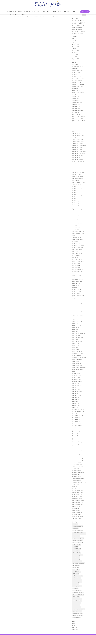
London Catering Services (77, 315)
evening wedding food (76, 184)
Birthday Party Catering (77, 76)
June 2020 (74, 57)
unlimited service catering (77, 492)
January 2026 (75, 42)
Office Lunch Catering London (78, 594)
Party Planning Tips (76, 407)
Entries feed (74, 625)
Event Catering (75, 187)
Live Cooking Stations (76, 291)
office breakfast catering (77, 355)
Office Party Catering (76, 377)
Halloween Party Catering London (79, 247)
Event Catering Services (77, 191)
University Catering (76, 488)
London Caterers (75, 307)
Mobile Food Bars (75, 349)
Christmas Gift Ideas (76, 114)
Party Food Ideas (75, 403)
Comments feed (75, 627)
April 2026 (74, 40)
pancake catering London (77, 391)
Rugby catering (75, 452)
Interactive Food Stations (77, 269)
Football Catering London (77, 33)
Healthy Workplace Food (77, 253)
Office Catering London (77, 365)
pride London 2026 (76, 417)
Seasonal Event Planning (77, 460)
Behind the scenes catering (78, 70)
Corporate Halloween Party (78, 165)
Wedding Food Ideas (76, 510)
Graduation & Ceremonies (77, 239)
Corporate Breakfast (76, 128)
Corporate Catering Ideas (77, 139)
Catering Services (76, 100)
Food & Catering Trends (77, 223)
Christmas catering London (78, 530)
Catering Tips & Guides (77, 102)
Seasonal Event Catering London (78, 609)
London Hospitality (76, 327)
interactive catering (76, 265)
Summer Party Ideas (76, 470)
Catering (74, 94)
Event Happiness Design (77, 195)
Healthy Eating (75, 251)
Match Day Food (75, 343)
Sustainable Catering (76, 476)
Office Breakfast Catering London (79, 357)
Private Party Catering (77, 442)
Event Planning (75, 199)
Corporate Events (76, 157)
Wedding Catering (76, 506)
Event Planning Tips (76, 205)
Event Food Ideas (75, 193)
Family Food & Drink (76, 211)
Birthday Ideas (75, 74)
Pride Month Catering (76, 424)
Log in (73, 623)
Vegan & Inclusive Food (77, 494)
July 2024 (74, 49)
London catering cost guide (77, 575)
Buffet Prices (75, 88)
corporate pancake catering (78, 542)
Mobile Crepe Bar (76, 584)
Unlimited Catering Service (77, 490)
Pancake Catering (76, 389)
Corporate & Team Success (78, 126)
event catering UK (76, 550)
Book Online (76, 12)
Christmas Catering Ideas (77, 106)
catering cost (75, 524)
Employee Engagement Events (78, 182)
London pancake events (77, 580)
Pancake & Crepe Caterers (77, 383)
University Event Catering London (79, 31)
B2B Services (67, 12)
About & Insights (57, 12)
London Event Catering (77, 321)
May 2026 (74, 38)
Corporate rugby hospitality (78, 172)
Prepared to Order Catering (78, 409)
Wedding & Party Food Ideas (78, 500)
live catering (74, 287)
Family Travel (75, 213)
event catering (75, 546)
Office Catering (75, 361)
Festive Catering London (77, 27)
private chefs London (76, 438)
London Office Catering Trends (78, 333)
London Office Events (76, 335)
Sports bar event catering (77, 464)
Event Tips (74, 207)
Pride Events (75, 413)
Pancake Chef (75, 393)
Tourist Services (75, 484)
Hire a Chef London (76, 255)
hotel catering (75, 257)
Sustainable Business (76, 474)
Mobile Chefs (75, 347)
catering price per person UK (78, 526)
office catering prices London (78, 592)
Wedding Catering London (77, 613)
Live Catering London (76, 289)
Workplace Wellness (76, 617)
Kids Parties (74, 277)
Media (43, 12)
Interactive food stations (77, 561)
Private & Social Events (77, 432)
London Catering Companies (78, 311)
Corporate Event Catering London (79, 145)
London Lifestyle (75, 329)
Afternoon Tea (75, 64)
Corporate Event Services (77, 155)
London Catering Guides (77, 313)
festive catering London (77, 215)
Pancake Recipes (75, 399)
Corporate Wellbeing (76, 174)
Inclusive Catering (76, 263)
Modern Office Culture (77, 351)
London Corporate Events (77, 317)
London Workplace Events (77, 341)
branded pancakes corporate (78, 78)
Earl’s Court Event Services (78, 178)
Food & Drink (75, 225)
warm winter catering (77, 498)
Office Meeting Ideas (76, 375)
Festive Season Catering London (79, 221)
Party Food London (76, 405)
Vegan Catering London (77, 496)
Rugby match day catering (77, 454)
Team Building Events (76, 480)
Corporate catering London (77, 540)
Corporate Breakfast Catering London (78, 533)
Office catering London (77, 590)
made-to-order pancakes (77, 582)
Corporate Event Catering (77, 143)
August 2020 (75, 55)
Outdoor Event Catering (77, 379)
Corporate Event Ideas (77, 149)
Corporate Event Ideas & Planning (79, 151)
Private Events (36, 12)
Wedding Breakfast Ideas (77, 504)
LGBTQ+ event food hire (77, 283)
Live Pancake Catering (77, 303)
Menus (49, 12)
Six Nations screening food (77, 462)
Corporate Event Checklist (77, 147)
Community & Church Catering (78, 124)
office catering (75, 588)
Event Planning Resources (77, 203)
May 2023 (74, 53)
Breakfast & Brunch (76, 82)
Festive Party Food (76, 219)
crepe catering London (77, 544)
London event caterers (77, 578)
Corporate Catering (76, 133)
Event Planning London (77, 201)
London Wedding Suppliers (77, 339)
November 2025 (75, 45)
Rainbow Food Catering (77, 450)
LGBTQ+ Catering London (77, 281)
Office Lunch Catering (77, 373)
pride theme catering (76, 430)
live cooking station (76, 565)
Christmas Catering (76, 104)
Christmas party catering (77, 118)
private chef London (76, 605)
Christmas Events (76, 108)
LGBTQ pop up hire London (77, 279)
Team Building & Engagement (78, 478)
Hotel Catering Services (77, 259)
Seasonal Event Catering (77, 458)
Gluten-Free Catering (76, 237)
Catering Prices (75, 98)
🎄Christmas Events (10, 12)
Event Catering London (77, 188)
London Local (75, 331)
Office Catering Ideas (76, 363)
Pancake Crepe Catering (77, 395)
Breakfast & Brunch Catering (78, 84)
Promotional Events (76, 448)
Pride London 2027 (76, 419)
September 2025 (75, 47)
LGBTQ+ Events (75, 285)
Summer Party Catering (77, 468)
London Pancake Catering (77, 337)
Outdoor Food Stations (77, 381)
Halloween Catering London (78, 245)
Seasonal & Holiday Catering (78, 456)
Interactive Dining (76, 267)
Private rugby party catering (78, 444)
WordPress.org (75, 629)
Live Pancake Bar (76, 569)
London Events (75, 323)
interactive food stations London (78, 563)
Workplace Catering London (78, 615)
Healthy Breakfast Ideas (77, 249)
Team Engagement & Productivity (79, 482)
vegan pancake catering (77, 611)
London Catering (75, 309)
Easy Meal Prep (75, 180)
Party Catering (75, 401)
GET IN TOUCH (85, 11)
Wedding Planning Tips (77, 512)
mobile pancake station (77, 586)
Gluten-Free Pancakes (77, 552)
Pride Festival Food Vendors (77, 415)
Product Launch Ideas (76, 446)
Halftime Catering (76, 241)
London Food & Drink (76, 325)
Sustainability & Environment (78, 472)
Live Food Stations (76, 299)
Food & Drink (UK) (76, 227)
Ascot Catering (75, 68)
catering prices (75, 528)
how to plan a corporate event (78, 261)
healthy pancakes (76, 557)
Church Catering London (77, 29)
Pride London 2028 (76, 421)
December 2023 (75, 51)
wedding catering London (77, 508)
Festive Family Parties (76, 217)
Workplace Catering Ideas (77, 516)
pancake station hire (76, 603)
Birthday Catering (76, 72)
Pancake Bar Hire (76, 387)
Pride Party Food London (77, 425)
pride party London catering (78, 428)
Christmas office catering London (79, 116)
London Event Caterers (77, 319)
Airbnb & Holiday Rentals (77, 66)
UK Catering (74, 486)
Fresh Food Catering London (78, 231)
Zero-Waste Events (76, 518)
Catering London (75, 96)
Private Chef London (76, 436)
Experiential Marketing (77, 209)
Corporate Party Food (76, 167)
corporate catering (76, 536)
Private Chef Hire (75, 434)
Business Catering (76, 90)
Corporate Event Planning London (79, 153)
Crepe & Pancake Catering (77, 176)
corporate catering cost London (78, 538)
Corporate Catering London (78, 141)
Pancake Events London (77, 600)
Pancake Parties (75, 397)
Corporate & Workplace (23, 12)
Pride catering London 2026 (78, 411)
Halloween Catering (76, 243)
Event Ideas (74, 197)
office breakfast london (77, 359)
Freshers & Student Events (78, 233)
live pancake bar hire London (78, 301)
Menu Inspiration (75, 345)
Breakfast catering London (77, 86)
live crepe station (75, 293)
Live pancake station (76, 571)
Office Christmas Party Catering (79, 367)
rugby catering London (77, 607)
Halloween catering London (77, 555)
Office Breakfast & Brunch (77, 353)
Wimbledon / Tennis (76, 514)
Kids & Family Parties (76, 275)
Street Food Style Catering (77, 466)
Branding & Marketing (77, 80)
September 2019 (75, 59)
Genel (73, 235)
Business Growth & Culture (78, 92)
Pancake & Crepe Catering (77, 385)
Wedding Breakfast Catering (78, 502)
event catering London (77, 548)
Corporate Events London (77, 159)
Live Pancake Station (76, 305)
